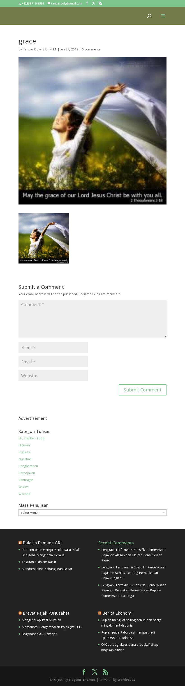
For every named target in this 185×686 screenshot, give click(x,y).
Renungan (25, 480)
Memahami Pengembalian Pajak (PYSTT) (52, 627)
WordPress (126, 679)
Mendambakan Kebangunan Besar (47, 569)
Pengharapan (28, 466)
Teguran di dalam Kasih (39, 562)
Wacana (24, 494)
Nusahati (25, 459)
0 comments (91, 49)
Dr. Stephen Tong (31, 438)
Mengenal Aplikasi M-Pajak (41, 620)
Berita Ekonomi (117, 613)
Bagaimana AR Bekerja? (39, 634)
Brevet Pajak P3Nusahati (47, 613)
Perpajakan (26, 473)
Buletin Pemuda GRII (42, 542)
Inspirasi (24, 452)
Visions (23, 487)
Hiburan (24, 445)
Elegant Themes (82, 679)
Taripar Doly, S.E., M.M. (40, 49)
